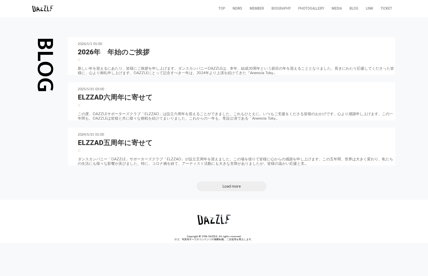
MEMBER (257, 8)
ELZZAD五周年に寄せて (115, 143)
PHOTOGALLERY (311, 8)
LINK (369, 8)
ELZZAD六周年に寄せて (115, 97)
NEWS (237, 8)
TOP (221, 8)
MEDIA (337, 8)
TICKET (386, 8)
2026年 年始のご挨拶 (114, 52)
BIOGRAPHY (281, 8)
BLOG (353, 8)
